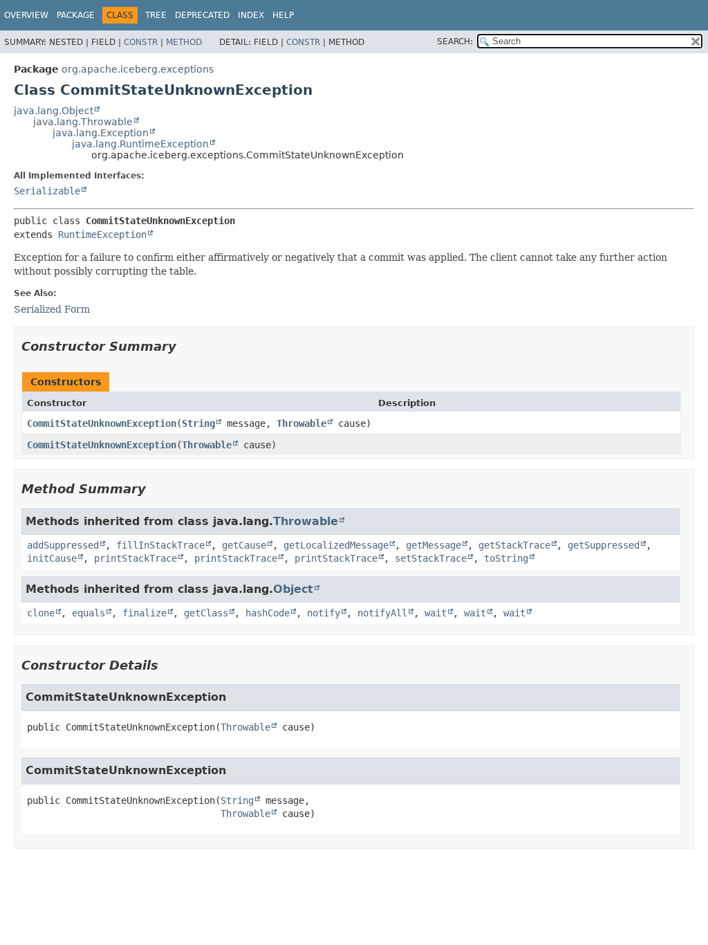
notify (323, 612)
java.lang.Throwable (83, 121)
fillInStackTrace (160, 545)
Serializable (47, 190)
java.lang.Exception (101, 132)
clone (41, 612)
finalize (144, 612)
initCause (52, 558)
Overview (26, 15)
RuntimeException (102, 234)
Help (283, 15)
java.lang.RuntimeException (140, 143)
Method (184, 42)
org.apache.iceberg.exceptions (138, 69)
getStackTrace (514, 545)
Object (293, 589)
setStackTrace (431, 558)
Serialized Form (52, 309)
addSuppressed (63, 545)
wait (436, 612)
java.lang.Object (53, 110)
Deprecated (202, 15)
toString (506, 558)
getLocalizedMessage (336, 545)
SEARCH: (455, 41)
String (198, 423)
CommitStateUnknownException (101, 423)
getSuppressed (604, 545)
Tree (156, 15)
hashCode (267, 612)
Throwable (301, 423)
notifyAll (382, 612)
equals (88, 612)
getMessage (433, 545)
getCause (244, 545)
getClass (206, 612)
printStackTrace (135, 558)
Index (251, 15)
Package (76, 15)
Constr (141, 42)
